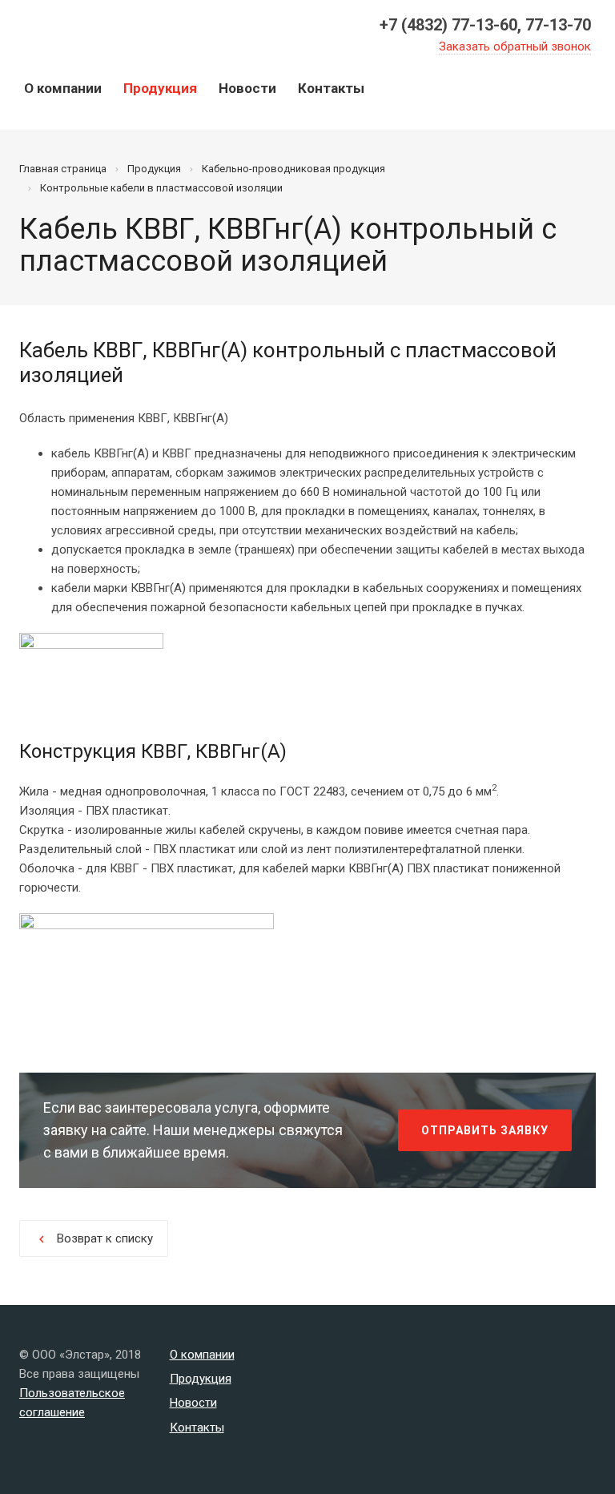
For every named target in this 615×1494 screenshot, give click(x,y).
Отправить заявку (485, 1130)
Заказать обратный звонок (515, 46)
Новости (247, 88)
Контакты (331, 88)
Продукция (160, 88)
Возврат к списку (93, 1238)
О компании (63, 88)
